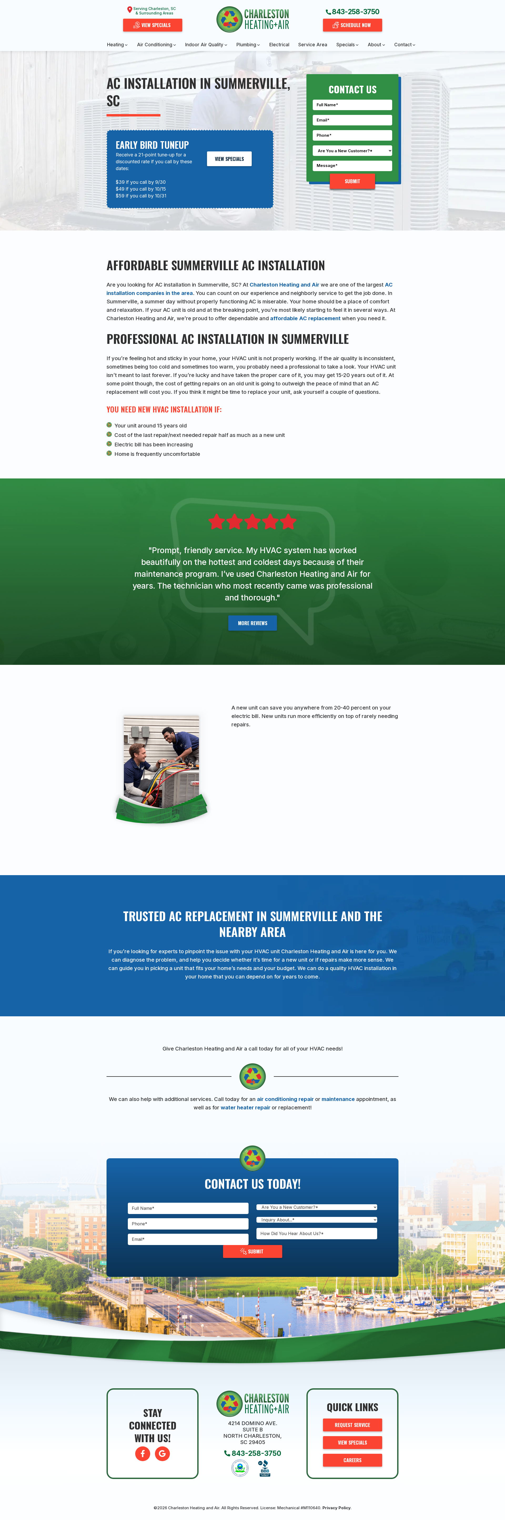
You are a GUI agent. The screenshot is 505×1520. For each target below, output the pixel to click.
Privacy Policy (336, 1507)
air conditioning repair (285, 1099)
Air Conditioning (154, 44)
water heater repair (245, 1107)
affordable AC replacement (305, 318)
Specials (345, 44)
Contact (403, 44)
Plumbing (246, 44)
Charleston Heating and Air (283, 285)
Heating (115, 44)
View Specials (229, 158)
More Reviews (252, 623)
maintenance (338, 1099)
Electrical (279, 44)
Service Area (312, 44)
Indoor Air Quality (204, 44)
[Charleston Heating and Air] (252, 19)
